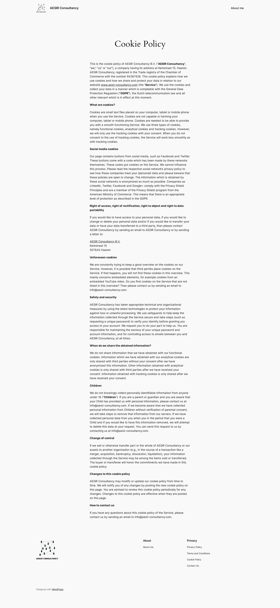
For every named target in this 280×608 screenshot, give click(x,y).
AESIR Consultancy (64, 8)
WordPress (57, 589)
